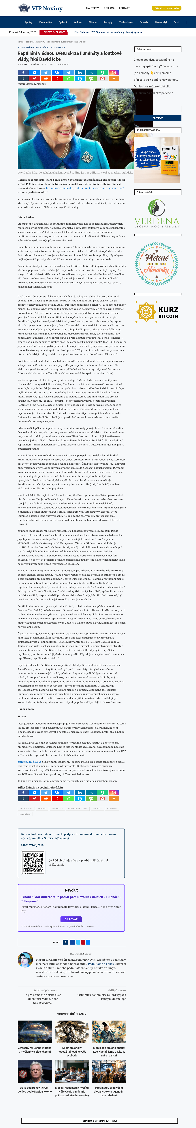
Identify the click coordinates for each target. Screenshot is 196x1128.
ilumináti (42, 809)
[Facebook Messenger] (34, 72)
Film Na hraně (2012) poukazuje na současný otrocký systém (108, 32)
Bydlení (63, 22)
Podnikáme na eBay (101, 964)
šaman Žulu (25, 814)
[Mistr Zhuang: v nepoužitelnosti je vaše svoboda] (72, 1032)
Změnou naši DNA (29, 762)
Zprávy (28, 22)
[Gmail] (102, 78)
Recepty (108, 22)
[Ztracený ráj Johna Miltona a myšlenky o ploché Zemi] (35, 1032)
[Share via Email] (88, 942)
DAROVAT (71, 919)
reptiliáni (112, 809)
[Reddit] (46, 78)
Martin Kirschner (32, 64)
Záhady (144, 22)
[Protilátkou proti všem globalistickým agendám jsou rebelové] (109, 1071)
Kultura (78, 22)
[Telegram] (68, 72)
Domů (20, 42)
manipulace (57, 809)
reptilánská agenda (78, 809)
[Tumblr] (171, 32)
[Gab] (102, 72)
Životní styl (161, 22)
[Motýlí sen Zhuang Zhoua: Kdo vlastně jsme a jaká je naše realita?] (109, 1032)
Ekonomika (45, 22)
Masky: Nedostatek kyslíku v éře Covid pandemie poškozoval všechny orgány (72, 1091)
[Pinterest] (34, 78)
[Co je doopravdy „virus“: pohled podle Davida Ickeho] (35, 1071)
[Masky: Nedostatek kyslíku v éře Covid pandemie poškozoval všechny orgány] (72, 1071)
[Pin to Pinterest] (83, 942)
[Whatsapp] (68, 78)
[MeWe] (91, 72)
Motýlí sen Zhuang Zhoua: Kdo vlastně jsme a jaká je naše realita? (109, 1051)
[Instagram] (114, 72)
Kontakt (124, 8)
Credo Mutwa (26, 809)
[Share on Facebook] (72, 942)
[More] (114, 78)
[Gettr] (57, 78)
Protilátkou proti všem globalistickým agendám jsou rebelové (109, 1091)
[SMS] (91, 78)
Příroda (93, 22)
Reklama (109, 8)
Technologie (126, 22)
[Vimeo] (183, 32)
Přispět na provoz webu (167, 8)
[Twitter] (160, 32)
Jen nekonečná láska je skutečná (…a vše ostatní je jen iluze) (85, 188)
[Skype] (80, 78)
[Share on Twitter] (78, 942)
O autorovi (92, 8)
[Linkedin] (80, 72)
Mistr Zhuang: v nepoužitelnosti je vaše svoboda (72, 1051)
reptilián (97, 809)
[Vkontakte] (57, 72)
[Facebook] (158, 32)
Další (176, 22)
